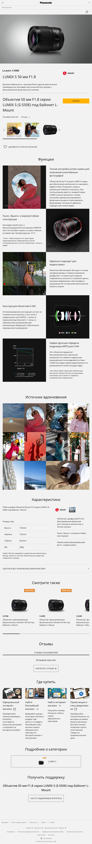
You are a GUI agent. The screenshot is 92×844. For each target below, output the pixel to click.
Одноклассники (49, 828)
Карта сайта (41, 835)
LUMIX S (43, 822)
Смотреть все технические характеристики (24, 568)
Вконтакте (37, 828)
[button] (14, 130)
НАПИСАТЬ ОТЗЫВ (45, 668)
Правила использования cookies (53, 832)
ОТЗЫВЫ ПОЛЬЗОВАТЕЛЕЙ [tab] (46, 652)
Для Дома (5, 822)
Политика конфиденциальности (28, 832)
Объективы (33, 822)
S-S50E (52, 822)
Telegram (61, 828)
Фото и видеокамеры (19, 822)
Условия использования (74, 832)
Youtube (28, 828)
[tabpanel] (46, 665)
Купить (76, 101)
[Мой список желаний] (86, 12)
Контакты (51, 835)
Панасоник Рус (7, 7)
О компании (11, 832)
